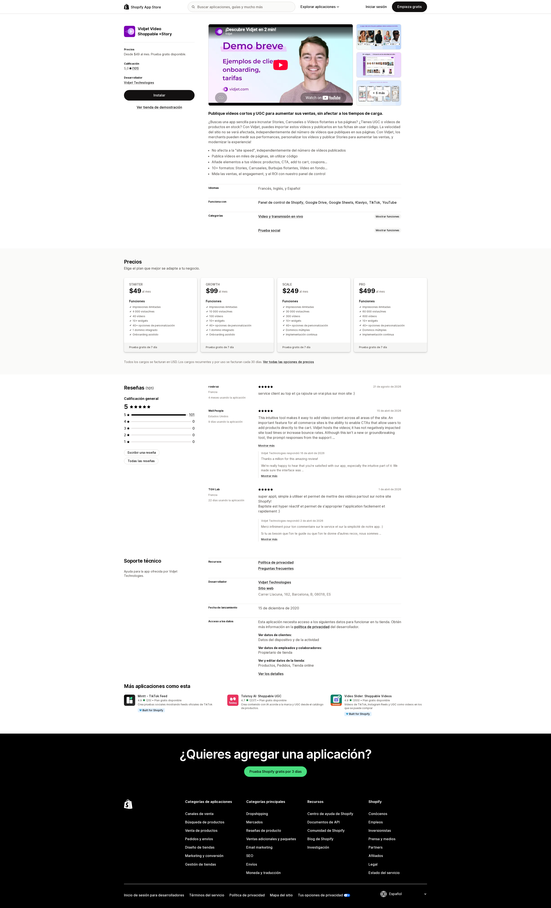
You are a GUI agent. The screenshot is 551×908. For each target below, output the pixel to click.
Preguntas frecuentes (276, 568)
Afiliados (375, 856)
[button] (172, 704)
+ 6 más (379, 93)
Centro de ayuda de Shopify (330, 814)
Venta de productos (201, 830)
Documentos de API (323, 822)
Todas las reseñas (141, 461)
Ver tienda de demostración (159, 107)
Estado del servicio (384, 873)
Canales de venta (199, 814)
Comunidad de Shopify (326, 830)
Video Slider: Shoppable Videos (368, 696)
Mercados (254, 822)
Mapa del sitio (281, 895)
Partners (375, 847)
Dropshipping (257, 814)
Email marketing (259, 847)
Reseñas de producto (263, 830)
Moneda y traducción (263, 873)
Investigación (318, 847)
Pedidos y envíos (199, 839)
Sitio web (266, 588)
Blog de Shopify (320, 839)
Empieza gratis (409, 7)
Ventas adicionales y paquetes (271, 839)
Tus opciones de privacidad (320, 895)
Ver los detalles (270, 674)
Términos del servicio (206, 895)
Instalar (159, 95)
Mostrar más (266, 445)
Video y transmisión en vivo (280, 216)
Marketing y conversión (204, 856)
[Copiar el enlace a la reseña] (221, 386)
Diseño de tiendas (199, 847)
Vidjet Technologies (139, 82)
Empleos (375, 822)
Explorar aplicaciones (318, 7)
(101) (135, 68)
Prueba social (269, 230)
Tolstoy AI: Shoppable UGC (261, 696)
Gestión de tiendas (200, 864)
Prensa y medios (381, 839)
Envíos (251, 864)
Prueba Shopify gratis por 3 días (275, 771)
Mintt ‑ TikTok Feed (152, 696)
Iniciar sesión (376, 7)
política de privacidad (312, 627)
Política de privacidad (276, 562)
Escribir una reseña (142, 452)
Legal (373, 864)
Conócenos (377, 814)
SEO (249, 856)
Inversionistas (379, 830)
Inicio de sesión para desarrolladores (154, 895)
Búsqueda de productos (204, 822)
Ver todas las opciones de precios (288, 362)
